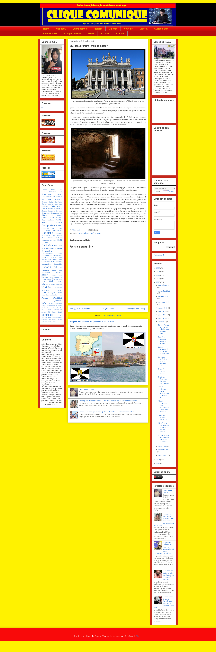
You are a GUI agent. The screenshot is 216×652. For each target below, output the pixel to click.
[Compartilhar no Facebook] (95, 230)
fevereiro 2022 (163, 450)
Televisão (44, 317)
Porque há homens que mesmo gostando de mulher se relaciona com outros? (107, 412)
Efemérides (47, 251)
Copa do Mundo (46, 230)
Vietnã (54, 322)
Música (53, 284)
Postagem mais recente (80, 308)
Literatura (45, 277)
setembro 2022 (163, 302)
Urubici (60, 317)
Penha (43, 295)
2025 (158, 272)
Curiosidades (161, 29)
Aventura (59, 194)
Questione (58, 301)
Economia (50, 248)
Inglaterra (59, 272)
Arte (61, 192)
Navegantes (58, 284)
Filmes (60, 257)
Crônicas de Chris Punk (49, 240)
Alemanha (45, 190)
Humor (60, 270)
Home (46, 29)
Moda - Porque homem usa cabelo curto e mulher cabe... (163, 329)
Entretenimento (47, 253)
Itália (60, 275)
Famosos (45, 257)
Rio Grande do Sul (47, 308)
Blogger (139, 636)
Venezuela (44, 322)
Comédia (59, 222)
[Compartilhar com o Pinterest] (97, 230)
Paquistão (53, 293)
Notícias (128, 29)
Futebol (55, 259)
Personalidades (51, 295)
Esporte (105, 33)
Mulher (60, 281)
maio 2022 (162, 318)
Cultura (120, 33)
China (60, 211)
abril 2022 (162, 322)
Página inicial (108, 308)
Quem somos (79, 29)
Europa (60, 255)
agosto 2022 (163, 308)
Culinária (59, 240)
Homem (54, 270)
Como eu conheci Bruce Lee (163, 417)
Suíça (60, 315)
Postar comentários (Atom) (111, 315)
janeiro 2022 (163, 455)
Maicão (49, 279)
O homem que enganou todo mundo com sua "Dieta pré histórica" (168, 575)
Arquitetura (52, 192)
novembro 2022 (164, 291)
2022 (158, 282)
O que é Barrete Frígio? (161, 371)
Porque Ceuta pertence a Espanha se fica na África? (92, 321)
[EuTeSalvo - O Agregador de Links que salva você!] (48, 143)
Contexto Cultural (57, 228)
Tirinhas (50, 317)
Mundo (99, 233)
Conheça (61, 29)
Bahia (43, 196)
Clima (43, 220)
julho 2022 (162, 311)
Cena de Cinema (47, 209)
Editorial (58, 248)
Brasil (49, 199)
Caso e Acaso (53, 204)
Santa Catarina (53, 310)
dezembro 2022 (164, 285)
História (98, 29)
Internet (45, 275)
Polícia (45, 298)
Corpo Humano (57, 230)
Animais (53, 190)
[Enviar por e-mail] (89, 230)
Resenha (49, 305)
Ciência (143, 29)
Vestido (50, 322)
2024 (158, 275)
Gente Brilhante (57, 261)
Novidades (58, 288)
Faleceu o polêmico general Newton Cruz (162, 361)
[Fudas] (48, 125)
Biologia (49, 196)
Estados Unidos (52, 255)
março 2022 (162, 446)
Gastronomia (46, 261)
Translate (170, 191)
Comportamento (72, 33)
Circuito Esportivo (55, 217)
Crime (54, 236)
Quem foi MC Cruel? (87, 389)
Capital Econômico (55, 202)
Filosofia (44, 259)
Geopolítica (58, 264)
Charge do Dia (53, 211)
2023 (158, 279)
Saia (58, 308)
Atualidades (47, 194)
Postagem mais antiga (136, 308)
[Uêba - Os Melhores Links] (48, 160)
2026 (158, 268)
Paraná (60, 293)
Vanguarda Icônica (55, 319)
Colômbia (51, 220)
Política (57, 297)
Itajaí (54, 275)
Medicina (55, 279)
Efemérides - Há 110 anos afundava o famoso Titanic (163, 427)
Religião (44, 305)
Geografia (46, 264)
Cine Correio (56, 215)
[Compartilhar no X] (93, 230)
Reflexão (46, 303)
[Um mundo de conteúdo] (42, 108)
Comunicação (45, 228)
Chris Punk (59, 213)
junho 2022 (162, 315)
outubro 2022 (163, 296)
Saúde (60, 312)
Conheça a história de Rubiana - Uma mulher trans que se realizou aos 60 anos (108, 401)
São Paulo (52, 312)
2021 (158, 460)
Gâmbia (60, 259)
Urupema (44, 319)
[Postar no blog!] (91, 230)
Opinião (45, 292)
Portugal (44, 301)
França (50, 259)
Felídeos (53, 257)
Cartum (44, 204)
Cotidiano (47, 232)
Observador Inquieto (52, 290)
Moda (91, 33)
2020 (158, 463)
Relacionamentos (56, 303)
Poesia (60, 295)
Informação (46, 272)
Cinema (113, 29)
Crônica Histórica (55, 238)
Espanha (60, 253)
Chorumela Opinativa (49, 213)
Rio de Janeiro (57, 305)
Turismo (55, 317)
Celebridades (50, 33)
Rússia (55, 308)
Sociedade (48, 314)
